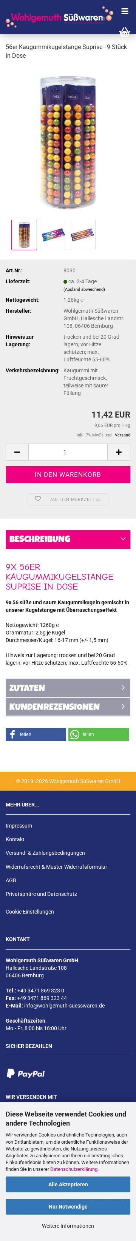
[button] (17, 452)
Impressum (19, 826)
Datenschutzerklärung (73, 1169)
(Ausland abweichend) (84, 289)
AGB (11, 880)
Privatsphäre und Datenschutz (41, 894)
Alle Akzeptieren (68, 1184)
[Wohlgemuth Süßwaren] (56, 17)
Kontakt (15, 839)
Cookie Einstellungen (30, 912)
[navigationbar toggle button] (124, 11)
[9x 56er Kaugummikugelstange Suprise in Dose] (68, 142)
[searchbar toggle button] (102, 45)
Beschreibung (39, 540)
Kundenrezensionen (54, 708)
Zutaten (27, 689)
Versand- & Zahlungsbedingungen (45, 853)
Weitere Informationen (68, 1226)
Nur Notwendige (68, 1207)
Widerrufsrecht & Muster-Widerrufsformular (56, 867)
